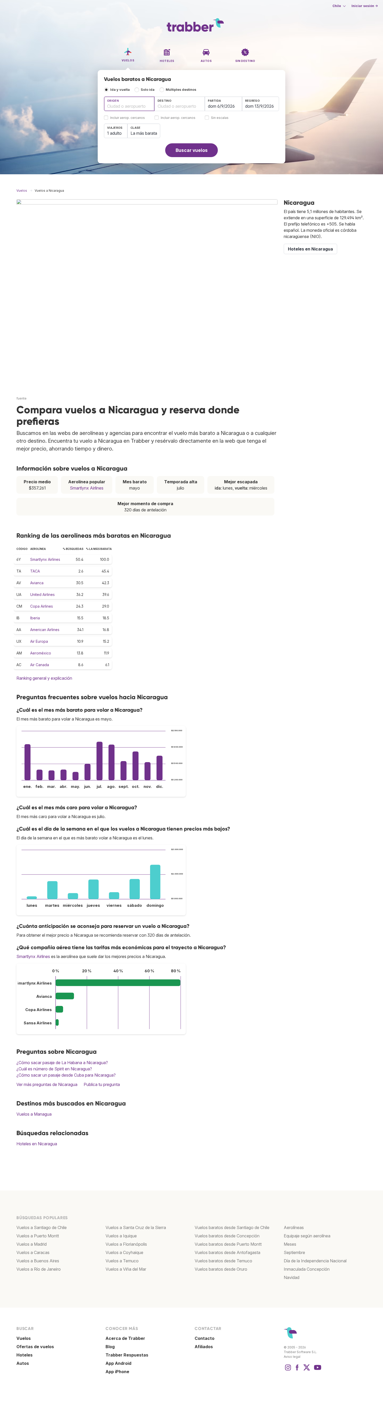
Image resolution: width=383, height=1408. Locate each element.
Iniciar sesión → (364, 6)
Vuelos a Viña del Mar (126, 1269)
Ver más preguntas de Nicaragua (46, 1084)
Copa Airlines (41, 606)
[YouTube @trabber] (317, 1370)
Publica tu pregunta (102, 1084)
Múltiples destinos (181, 90)
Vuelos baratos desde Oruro (221, 1269)
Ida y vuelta (120, 90)
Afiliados (204, 1346)
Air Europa (39, 641)
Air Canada (39, 665)
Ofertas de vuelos (35, 1346)
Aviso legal (292, 1357)
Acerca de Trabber (125, 1338)
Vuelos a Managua (34, 1114)
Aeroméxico (40, 653)
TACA (35, 571)
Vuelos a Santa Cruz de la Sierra (136, 1227)
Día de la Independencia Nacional (315, 1260)
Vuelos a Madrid (31, 1244)
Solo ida (148, 90)
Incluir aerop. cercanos (127, 118)
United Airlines (42, 594)
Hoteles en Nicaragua (36, 1143)
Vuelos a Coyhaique (124, 1252)
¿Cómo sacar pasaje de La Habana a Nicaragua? (62, 1062)
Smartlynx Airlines (86, 488)
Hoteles (24, 1355)
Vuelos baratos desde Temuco (223, 1260)
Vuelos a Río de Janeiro (38, 1269)
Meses (290, 1244)
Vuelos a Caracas (33, 1252)
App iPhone (117, 1371)
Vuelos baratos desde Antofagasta (227, 1252)
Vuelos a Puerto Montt (37, 1235)
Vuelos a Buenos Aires (37, 1260)
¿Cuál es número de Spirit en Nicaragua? (54, 1068)
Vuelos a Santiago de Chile (41, 1227)
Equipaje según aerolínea (307, 1235)
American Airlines (44, 629)
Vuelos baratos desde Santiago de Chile (232, 1227)
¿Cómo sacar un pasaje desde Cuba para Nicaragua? (66, 1075)
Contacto (204, 1338)
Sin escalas (219, 118)
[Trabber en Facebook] (297, 1370)
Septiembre (294, 1252)
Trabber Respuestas (127, 1355)
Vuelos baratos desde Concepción (227, 1235)
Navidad (291, 1277)
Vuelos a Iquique (121, 1235)
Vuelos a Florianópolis (126, 1244)
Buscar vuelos (192, 150)
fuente (21, 398)
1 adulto (114, 133)
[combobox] (129, 104)
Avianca (37, 583)
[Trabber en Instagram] (288, 1370)
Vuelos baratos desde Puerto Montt (228, 1244)
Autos (22, 1363)
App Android (118, 1363)
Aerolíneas (294, 1227)
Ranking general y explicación (44, 678)
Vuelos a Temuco (122, 1260)
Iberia (35, 618)
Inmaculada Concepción (307, 1269)
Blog (110, 1346)
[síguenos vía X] (306, 1370)
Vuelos (23, 1338)
